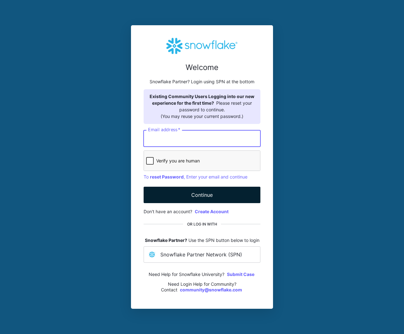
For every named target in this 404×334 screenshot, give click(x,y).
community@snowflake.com (211, 289)
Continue (202, 195)
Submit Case (240, 274)
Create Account (212, 211)
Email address (164, 129)
